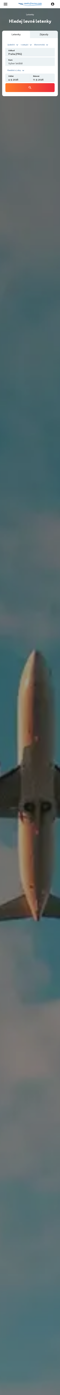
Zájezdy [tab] (44, 34)
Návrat (36, 76)
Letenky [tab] (16, 34)
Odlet (11, 76)
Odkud (11, 50)
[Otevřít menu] (6, 4)
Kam (10, 60)
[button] (13, 44)
